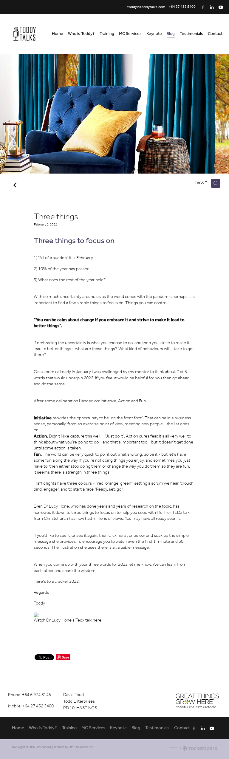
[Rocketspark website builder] (193, 749)
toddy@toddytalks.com (146, 6)
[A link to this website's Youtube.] (221, 7)
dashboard (44, 747)
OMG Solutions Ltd (81, 747)
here (121, 535)
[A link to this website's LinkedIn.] (212, 7)
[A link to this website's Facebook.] (203, 7)
